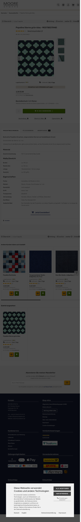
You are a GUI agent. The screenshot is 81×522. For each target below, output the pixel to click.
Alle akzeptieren (62, 488)
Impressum (62, 513)
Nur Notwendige (62, 493)
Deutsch (16, 513)
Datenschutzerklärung (48, 513)
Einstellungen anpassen (63, 499)
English (24, 513)
